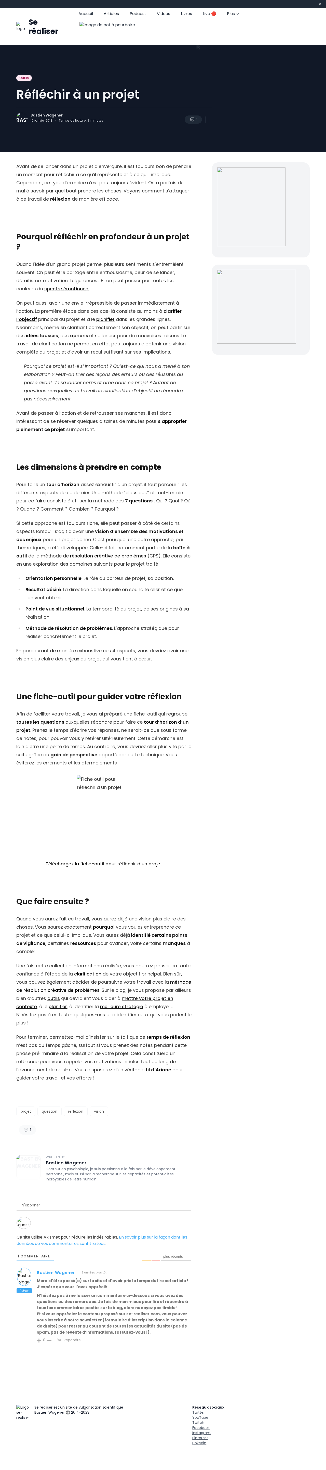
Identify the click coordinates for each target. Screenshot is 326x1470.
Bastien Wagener (47, 115)
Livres (186, 14)
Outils (24, 78)
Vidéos (163, 14)
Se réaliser (43, 27)
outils (53, 998)
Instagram (201, 1432)
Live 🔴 (209, 14)
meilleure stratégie (121, 1006)
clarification (87, 974)
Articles (111, 14)
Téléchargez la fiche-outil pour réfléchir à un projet (104, 864)
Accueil (85, 14)
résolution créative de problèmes (108, 556)
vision (99, 1111)
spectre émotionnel (66, 288)
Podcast (138, 14)
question (49, 1111)
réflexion (75, 1111)
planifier (105, 319)
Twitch (198, 1422)
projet (26, 1111)
